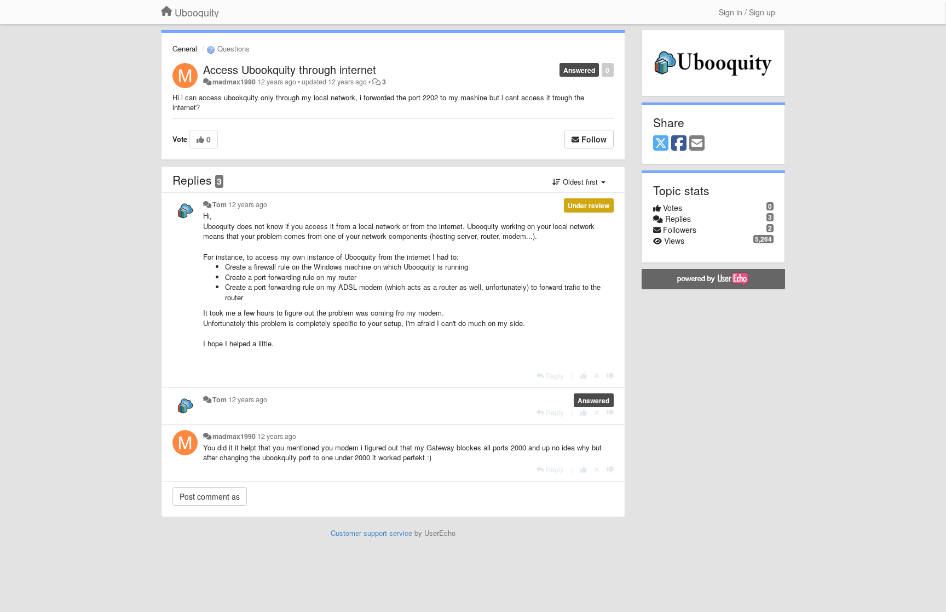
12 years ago (247, 204)
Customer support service (371, 533)
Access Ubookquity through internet (289, 69)
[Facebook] (679, 143)
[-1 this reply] (610, 375)
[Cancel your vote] (596, 375)
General (184, 48)
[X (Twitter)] (660, 143)
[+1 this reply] (583, 375)
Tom (219, 204)
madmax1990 (234, 82)
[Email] (697, 143)
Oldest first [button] (580, 181)
